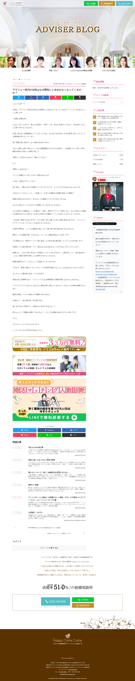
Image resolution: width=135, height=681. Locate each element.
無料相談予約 (108, 4)
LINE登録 (91, 4)
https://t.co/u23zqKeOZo (105, 271)
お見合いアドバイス (108, 155)
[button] (121, 102)
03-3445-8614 (63, 672)
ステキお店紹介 (108, 159)
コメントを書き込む (49, 548)
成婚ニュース (108, 164)
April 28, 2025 (100, 289)
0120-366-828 (124, 4)
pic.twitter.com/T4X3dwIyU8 (106, 274)
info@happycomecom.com (67, 674)
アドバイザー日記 (18, 83)
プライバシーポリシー (67, 658)
